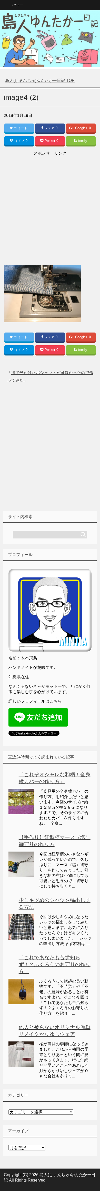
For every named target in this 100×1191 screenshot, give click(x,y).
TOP (40, 80)
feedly (82, 141)
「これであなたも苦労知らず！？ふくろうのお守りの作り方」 (55, 964)
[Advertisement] (50, 207)
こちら (55, 701)
